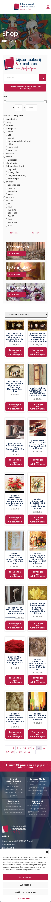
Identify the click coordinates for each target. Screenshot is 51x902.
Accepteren (25, 877)
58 (12, 751)
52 (24, 747)
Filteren (14, 233)
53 (29, 747)
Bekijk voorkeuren (25, 892)
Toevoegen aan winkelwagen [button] (15, 351)
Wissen (35, 233)
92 (29, 751)
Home (5, 40)
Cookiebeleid (24, 898)
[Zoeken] (42, 77)
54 (34, 747)
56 (44, 747)
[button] (47, 852)
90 (20, 751)
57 (7, 751)
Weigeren (25, 884)
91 (25, 751)
